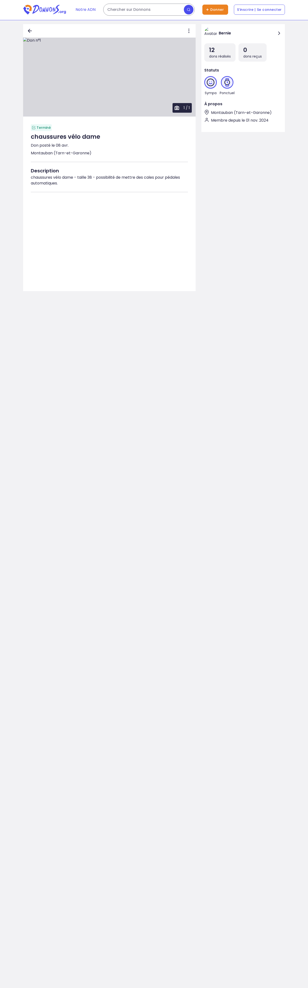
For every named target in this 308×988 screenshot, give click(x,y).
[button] (109, 77)
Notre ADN (86, 9)
